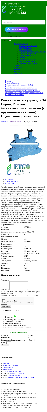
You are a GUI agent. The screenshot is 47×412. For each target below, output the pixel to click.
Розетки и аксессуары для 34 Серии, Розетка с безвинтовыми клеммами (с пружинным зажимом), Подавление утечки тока (24, 93)
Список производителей (12, 371)
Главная (8, 81)
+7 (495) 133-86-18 (17, 373)
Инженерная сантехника (28, 46)
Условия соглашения (10, 365)
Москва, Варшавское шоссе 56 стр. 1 (21, 377)
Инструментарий (25, 48)
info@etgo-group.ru (12, 3)
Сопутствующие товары (28, 63)
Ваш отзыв (5, 290)
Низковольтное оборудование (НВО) (32, 52)
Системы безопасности (27, 59)
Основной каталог (21, 44)
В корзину (5, 345)
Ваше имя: (5, 280)
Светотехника (24, 57)
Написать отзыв (16, 122)
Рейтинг (4, 296)
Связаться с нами (9, 367)
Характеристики (11, 181)
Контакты (18, 73)
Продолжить (6, 306)
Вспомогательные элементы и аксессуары (21, 89)
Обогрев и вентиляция (27, 54)
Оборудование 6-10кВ (27, 56)
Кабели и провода (25, 50)
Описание (9, 179)
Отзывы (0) (9, 183)
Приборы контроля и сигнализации (18, 87)
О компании (19, 69)
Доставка (17, 65)
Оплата (17, 71)
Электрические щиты (27, 61)
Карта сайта (7, 369)
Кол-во (3, 342)
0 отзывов (4, 122)
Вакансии (18, 67)
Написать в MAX (18, 29)
